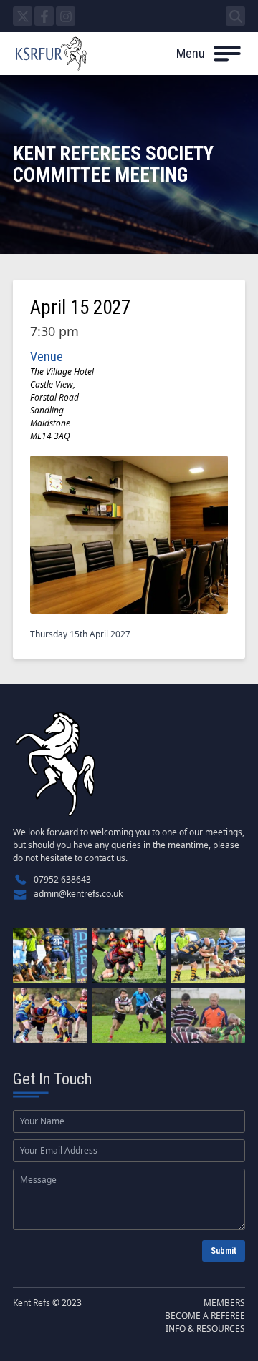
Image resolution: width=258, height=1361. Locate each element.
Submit (223, 1251)
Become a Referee (205, 1316)
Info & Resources (205, 1328)
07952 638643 (62, 879)
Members (224, 1303)
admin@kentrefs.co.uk (78, 894)
